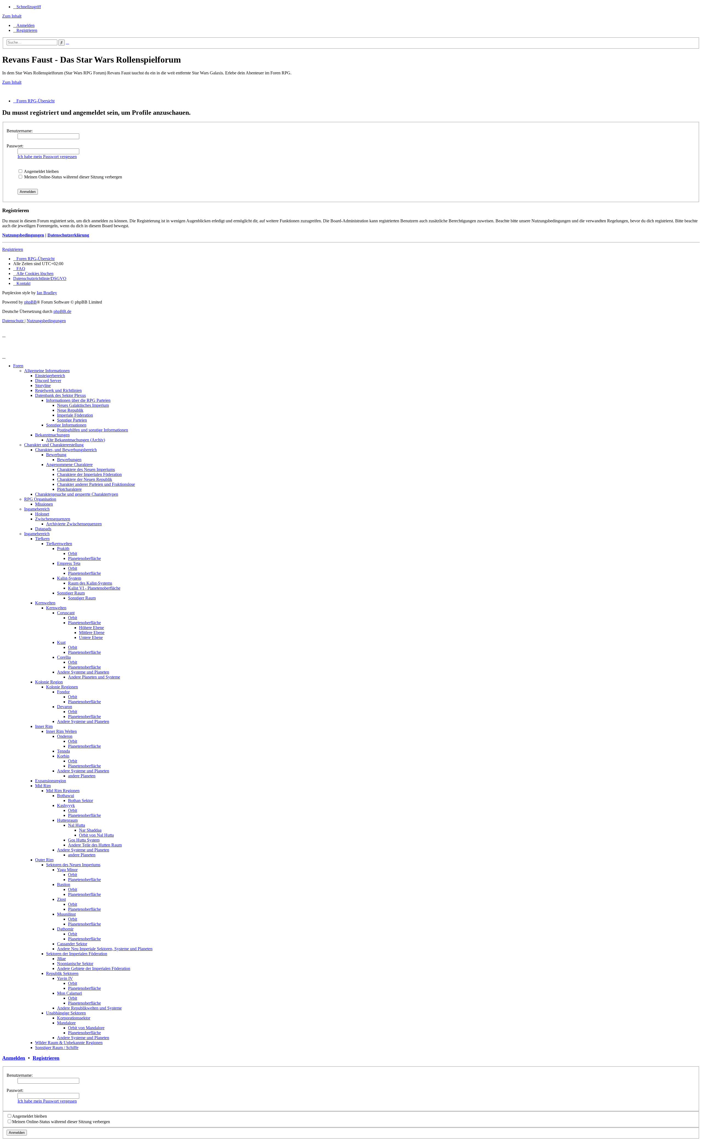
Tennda (63, 751)
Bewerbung (56, 454)
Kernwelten (45, 603)
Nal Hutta (76, 825)
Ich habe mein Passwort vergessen (47, 156)
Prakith (63, 548)
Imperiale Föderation (75, 415)
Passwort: (15, 146)
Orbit (72, 553)
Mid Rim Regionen (63, 790)
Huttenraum (67, 820)
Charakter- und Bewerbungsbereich (66, 449)
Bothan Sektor (80, 800)
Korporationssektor (73, 1018)
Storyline (43, 385)
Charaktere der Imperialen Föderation (89, 474)
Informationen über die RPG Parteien (78, 400)
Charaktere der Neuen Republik (84, 479)
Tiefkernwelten (59, 543)
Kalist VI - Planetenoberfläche (94, 588)
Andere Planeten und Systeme (94, 677)
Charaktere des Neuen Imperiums (86, 469)
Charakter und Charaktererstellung (54, 444)
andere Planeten (81, 775)
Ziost (61, 899)
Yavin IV (65, 978)
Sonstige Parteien (72, 420)
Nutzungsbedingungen (23, 235)
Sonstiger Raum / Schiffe (56, 1047)
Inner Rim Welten (61, 731)
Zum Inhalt (11, 16)
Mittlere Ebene (91, 632)
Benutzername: (20, 130)
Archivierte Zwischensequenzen (74, 524)
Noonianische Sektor (75, 963)
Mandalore (66, 1023)
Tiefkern (42, 538)
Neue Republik (70, 410)
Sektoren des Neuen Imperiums (73, 864)
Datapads (43, 528)
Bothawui (65, 795)
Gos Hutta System (84, 840)
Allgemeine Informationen (47, 370)
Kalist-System (69, 578)
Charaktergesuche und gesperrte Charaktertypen (76, 494)
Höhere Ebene (91, 627)
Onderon (64, 736)
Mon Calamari (69, 993)
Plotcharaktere (69, 489)
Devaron (64, 706)
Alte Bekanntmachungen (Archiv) (75, 440)
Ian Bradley (47, 292)
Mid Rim (43, 785)
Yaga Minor (67, 869)
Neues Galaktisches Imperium (83, 405)
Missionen (44, 504)
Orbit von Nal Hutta (96, 835)
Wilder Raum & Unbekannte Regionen (69, 1042)
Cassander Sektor (72, 943)
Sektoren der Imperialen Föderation (76, 953)
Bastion (63, 884)
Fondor (63, 691)
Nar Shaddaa (90, 830)
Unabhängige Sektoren (66, 1013)
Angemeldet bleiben (41, 171)
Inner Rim (44, 726)
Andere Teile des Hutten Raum (95, 845)
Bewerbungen (69, 459)
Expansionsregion (50, 780)
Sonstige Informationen (66, 425)
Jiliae (61, 958)
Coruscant (66, 612)
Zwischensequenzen (52, 519)
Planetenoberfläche (84, 558)
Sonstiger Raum (71, 593)
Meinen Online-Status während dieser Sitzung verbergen (72, 177)
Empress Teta (68, 563)
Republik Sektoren (62, 973)
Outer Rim (44, 859)
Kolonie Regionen (62, 687)
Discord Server (48, 380)
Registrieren (12, 249)
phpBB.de (62, 311)
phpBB (30, 302)
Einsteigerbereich (50, 375)
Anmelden (13, 1058)
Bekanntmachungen (52, 435)
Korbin (63, 756)
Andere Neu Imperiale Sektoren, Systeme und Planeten (104, 948)
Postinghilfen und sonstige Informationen (92, 430)
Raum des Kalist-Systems (90, 583)
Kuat (61, 642)
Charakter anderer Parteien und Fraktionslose (96, 484)
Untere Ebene (91, 637)
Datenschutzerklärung (68, 235)
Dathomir (65, 929)
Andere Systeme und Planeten (83, 672)
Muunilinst (66, 914)
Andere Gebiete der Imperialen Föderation (93, 968)
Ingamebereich (37, 509)
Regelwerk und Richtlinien (58, 390)
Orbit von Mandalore (86, 1027)
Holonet (42, 514)
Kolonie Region (49, 682)
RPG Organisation (40, 499)
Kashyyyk (66, 805)
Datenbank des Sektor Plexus (60, 395)
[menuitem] (24, 25)
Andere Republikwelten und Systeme (89, 1008)
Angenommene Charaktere (69, 464)
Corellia (64, 657)
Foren (18, 365)
